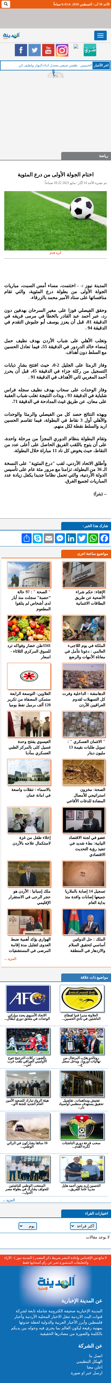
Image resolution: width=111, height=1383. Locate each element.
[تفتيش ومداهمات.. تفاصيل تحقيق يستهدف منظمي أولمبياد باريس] (82, 1083)
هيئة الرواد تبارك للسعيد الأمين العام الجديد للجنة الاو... (27, 1102)
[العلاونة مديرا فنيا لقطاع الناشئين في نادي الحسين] (82, 998)
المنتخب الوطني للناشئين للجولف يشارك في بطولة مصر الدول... (27, 1189)
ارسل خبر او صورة (86, 1373)
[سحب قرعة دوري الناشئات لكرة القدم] (82, 1126)
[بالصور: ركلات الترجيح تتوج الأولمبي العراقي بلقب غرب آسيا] (27, 1041)
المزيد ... (10, 959)
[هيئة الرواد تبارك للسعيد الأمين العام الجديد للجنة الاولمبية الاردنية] (27, 1083)
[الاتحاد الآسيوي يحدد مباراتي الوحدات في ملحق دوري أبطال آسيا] (27, 998)
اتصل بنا (95, 1356)
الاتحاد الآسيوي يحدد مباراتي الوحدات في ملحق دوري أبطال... (27, 1016)
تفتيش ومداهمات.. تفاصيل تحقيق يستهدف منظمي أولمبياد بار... (81, 1103)
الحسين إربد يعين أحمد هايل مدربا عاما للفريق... (81, 1187)
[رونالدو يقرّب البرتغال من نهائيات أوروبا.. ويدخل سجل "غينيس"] (82, 1041)
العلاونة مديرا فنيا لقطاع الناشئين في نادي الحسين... (81, 1016)
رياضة (103, 156)
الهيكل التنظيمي (89, 1361)
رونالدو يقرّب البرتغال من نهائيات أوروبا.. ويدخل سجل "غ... (81, 1061)
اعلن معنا (94, 1367)
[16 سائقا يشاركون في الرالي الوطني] (27, 1126)
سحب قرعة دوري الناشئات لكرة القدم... (81, 1144)
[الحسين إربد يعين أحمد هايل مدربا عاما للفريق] (82, 1169)
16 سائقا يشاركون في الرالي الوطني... (27, 1144)
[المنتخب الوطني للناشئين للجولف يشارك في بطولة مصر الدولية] (27, 1169)
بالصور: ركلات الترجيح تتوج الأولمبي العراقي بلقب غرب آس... (27, 1061)
